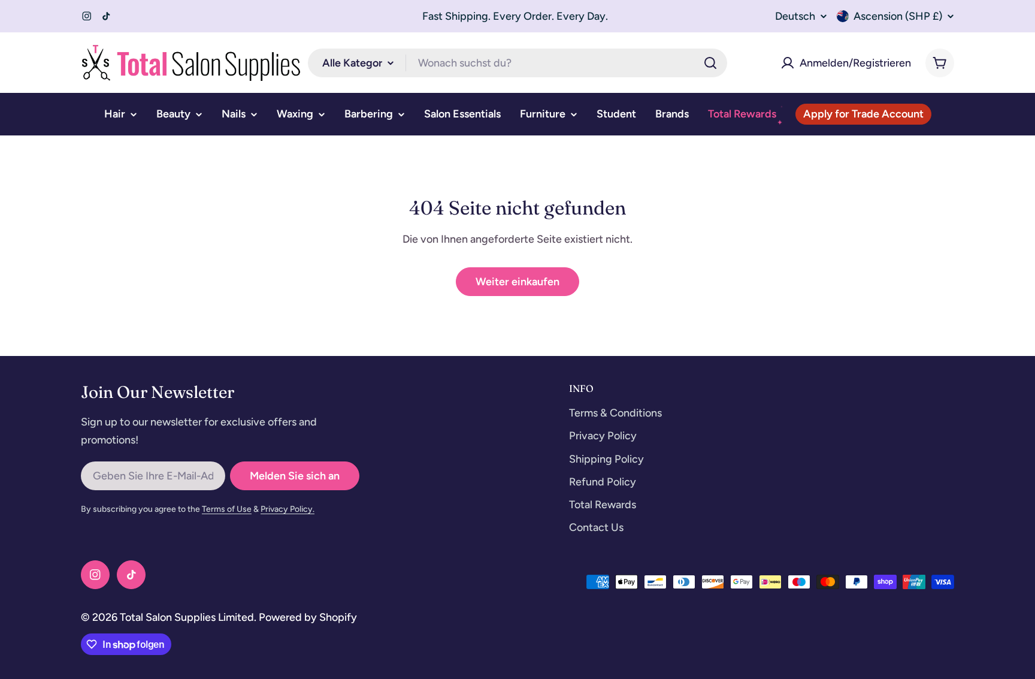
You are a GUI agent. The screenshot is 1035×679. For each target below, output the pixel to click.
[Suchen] (710, 63)
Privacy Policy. (287, 509)
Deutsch (795, 16)
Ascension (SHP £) (898, 16)
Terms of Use (227, 509)
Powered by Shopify (308, 617)
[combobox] (517, 63)
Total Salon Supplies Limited (187, 617)
